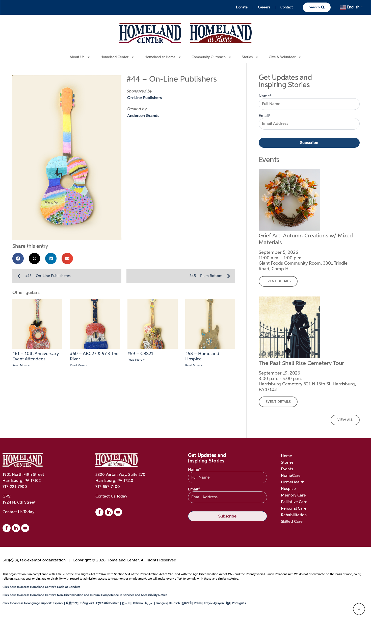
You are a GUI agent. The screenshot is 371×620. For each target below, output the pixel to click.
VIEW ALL (345, 420)
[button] (18, 258)
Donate (242, 7)
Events (287, 469)
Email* (265, 116)
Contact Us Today (18, 512)
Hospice (288, 489)
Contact (286, 7)
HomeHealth (292, 482)
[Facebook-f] (7, 528)
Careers (264, 7)
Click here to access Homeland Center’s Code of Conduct (41, 587)
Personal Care (293, 509)
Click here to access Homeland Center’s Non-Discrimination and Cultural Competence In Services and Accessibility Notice (85, 595)
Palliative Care (294, 502)
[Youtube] (25, 528)
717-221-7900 (15, 487)
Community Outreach (209, 57)
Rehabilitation (294, 515)
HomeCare (291, 476)
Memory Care (293, 495)
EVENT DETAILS (278, 281)
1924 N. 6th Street (19, 503)
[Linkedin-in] (16, 528)
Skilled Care (292, 522)
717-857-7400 (107, 487)
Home (286, 456)
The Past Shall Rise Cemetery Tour (301, 363)
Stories (287, 463)
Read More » (21, 365)
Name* (265, 96)
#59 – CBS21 (140, 354)
